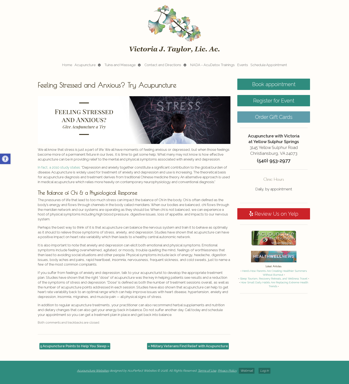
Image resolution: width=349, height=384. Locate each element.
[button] (5, 159)
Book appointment (273, 84)
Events (242, 65)
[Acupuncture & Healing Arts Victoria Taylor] (174, 29)
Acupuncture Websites (93, 370)
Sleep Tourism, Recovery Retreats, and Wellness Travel (273, 278)
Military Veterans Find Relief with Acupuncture (188, 346)
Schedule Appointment (268, 65)
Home (67, 65)
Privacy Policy (227, 370)
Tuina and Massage (120, 65)
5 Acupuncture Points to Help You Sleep (74, 346)
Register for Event (273, 101)
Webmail (246, 370)
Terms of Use (207, 370)
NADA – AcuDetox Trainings (212, 65)
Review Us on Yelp (275, 214)
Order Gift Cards (273, 117)
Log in (264, 370)
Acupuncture (85, 65)
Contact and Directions (162, 65)
